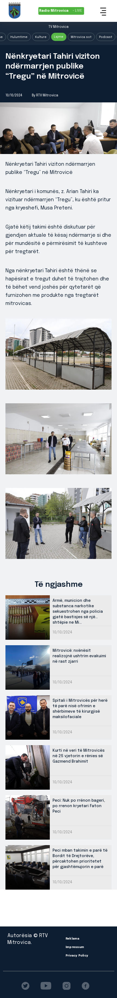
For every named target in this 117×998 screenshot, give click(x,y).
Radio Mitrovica (60, 11)
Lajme (58, 37)
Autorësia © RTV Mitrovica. (27, 939)
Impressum (75, 947)
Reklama (72, 938)
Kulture (41, 37)
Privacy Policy (77, 955)
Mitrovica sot (81, 37)
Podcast (105, 37)
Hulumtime (18, 37)
